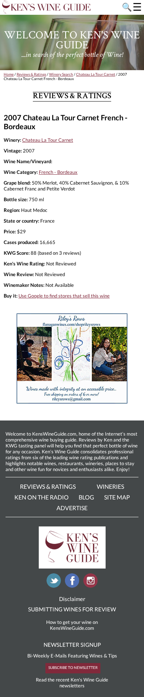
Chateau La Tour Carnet (95, 74)
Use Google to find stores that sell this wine (64, 296)
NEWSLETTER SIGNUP (72, 644)
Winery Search (61, 74)
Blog (86, 497)
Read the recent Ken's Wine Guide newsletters (72, 683)
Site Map (117, 497)
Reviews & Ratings (31, 74)
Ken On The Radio (41, 497)
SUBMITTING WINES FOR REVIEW (72, 609)
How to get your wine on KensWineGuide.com (72, 625)
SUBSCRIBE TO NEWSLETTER (72, 667)
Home (9, 74)
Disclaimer (72, 598)
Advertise (72, 507)
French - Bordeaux (58, 172)
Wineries (110, 486)
